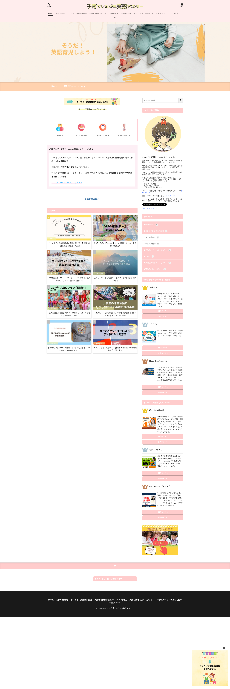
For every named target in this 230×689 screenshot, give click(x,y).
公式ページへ (162, 353)
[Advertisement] (72, 653)
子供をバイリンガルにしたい (156, 13)
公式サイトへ (162, 316)
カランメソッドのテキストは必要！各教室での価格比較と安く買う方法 (115, 349)
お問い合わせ (60, 13)
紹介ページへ (162, 311)
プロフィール (175, 13)
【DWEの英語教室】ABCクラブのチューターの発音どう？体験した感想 (69, 314)
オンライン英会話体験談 (77, 13)
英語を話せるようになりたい (132, 13)
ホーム (50, 13)
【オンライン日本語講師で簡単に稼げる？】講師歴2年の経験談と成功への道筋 (69, 244)
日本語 (51, 238)
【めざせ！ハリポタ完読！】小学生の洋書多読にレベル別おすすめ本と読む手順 (115, 314)
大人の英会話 (99, 273)
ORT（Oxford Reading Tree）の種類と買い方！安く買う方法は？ (115, 244)
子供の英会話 (152, 244)
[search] (180, 100)
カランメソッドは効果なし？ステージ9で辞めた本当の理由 (115, 279)
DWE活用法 (113, 13)
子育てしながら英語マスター (122, 608)
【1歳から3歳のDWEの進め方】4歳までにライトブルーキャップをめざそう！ (69, 349)
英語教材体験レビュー (97, 13)
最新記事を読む (92, 199)
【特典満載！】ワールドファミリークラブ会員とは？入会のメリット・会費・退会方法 (69, 279)
